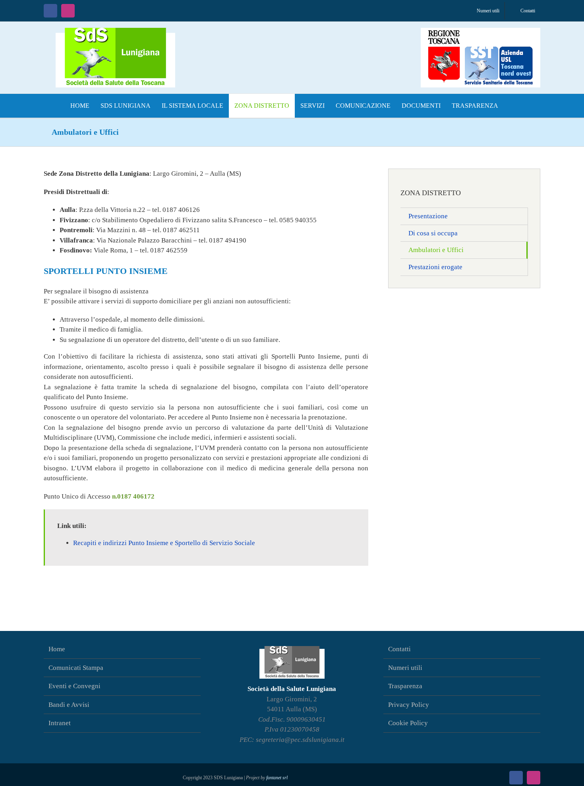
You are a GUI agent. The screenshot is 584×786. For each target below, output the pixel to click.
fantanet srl (277, 777)
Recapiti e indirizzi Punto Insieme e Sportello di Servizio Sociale (164, 543)
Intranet (59, 723)
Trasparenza (405, 686)
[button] (512, 106)
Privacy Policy (408, 704)
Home (56, 649)
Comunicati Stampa (75, 667)
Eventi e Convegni (74, 686)
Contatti (399, 649)
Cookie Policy (408, 723)
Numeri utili (405, 667)
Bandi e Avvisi (68, 704)
